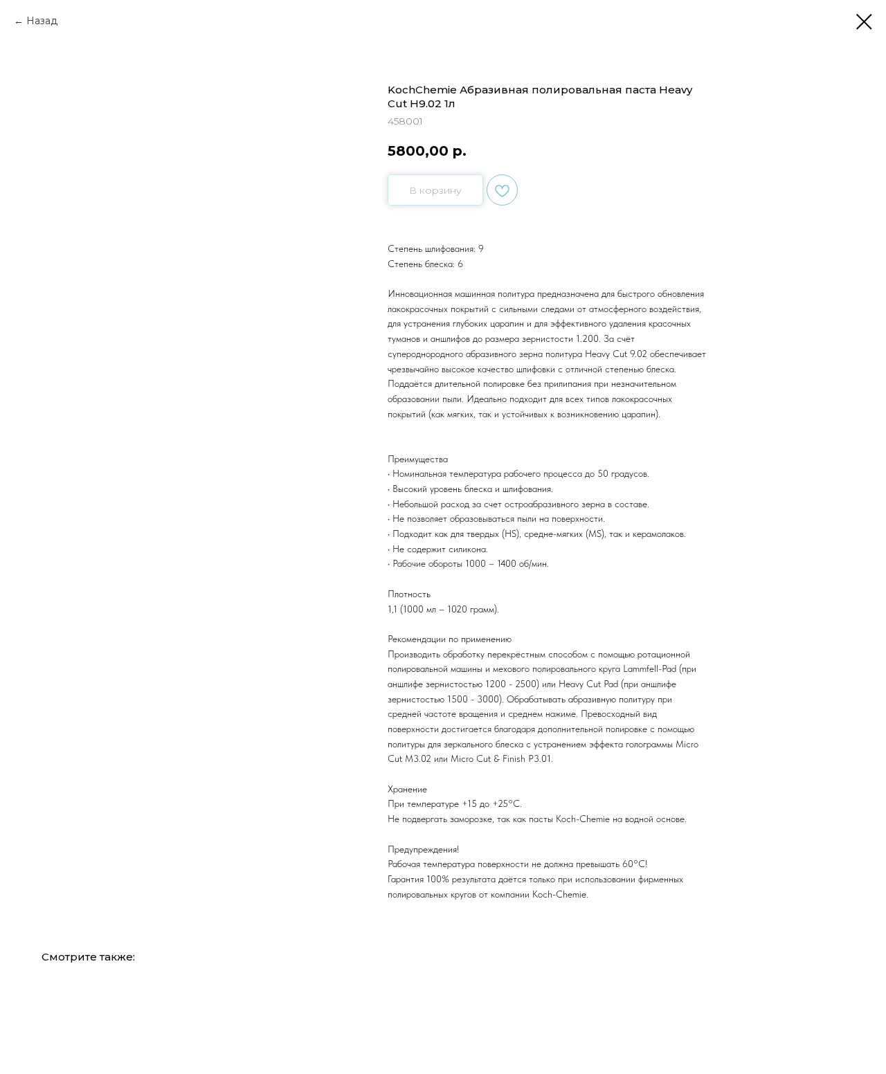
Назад (41, 21)
